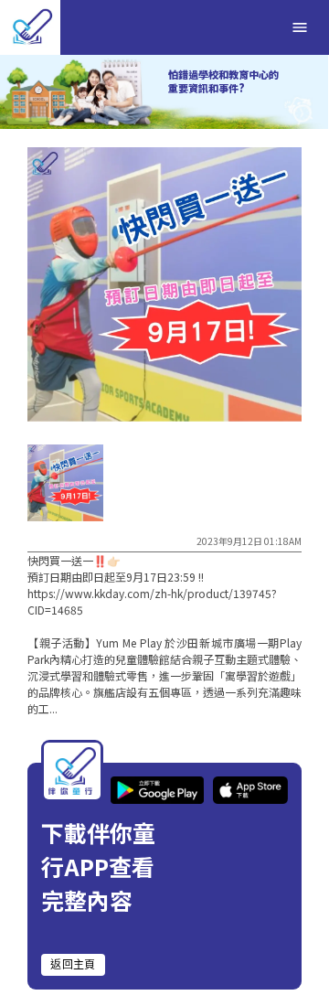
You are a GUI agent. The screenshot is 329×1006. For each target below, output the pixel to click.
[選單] (300, 27)
